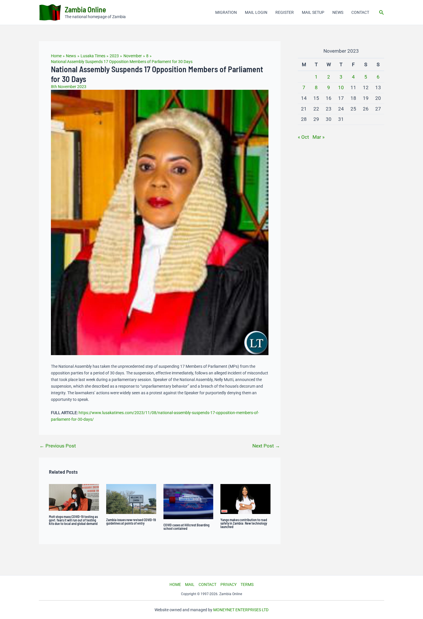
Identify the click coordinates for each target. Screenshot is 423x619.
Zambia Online (85, 9)
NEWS (337, 12)
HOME (175, 584)
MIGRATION (226, 12)
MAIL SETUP (313, 12)
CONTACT (360, 12)
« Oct (303, 137)
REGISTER (284, 12)
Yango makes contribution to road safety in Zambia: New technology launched (243, 523)
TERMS (247, 584)
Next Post (266, 445)
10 (341, 87)
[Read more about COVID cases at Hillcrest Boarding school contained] (188, 501)
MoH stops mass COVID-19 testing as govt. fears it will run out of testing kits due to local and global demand (73, 520)
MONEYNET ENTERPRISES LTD (240, 609)
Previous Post (57, 445)
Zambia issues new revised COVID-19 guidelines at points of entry (131, 521)
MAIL (190, 584)
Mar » (319, 137)
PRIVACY (228, 584)
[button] (381, 12)
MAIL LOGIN (256, 12)
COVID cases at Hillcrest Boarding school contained (186, 526)
